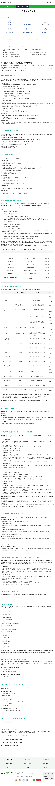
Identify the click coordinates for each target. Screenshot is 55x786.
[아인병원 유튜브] (39, 780)
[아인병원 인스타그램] (37, 780)
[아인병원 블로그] (34, 780)
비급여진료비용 (45, 763)
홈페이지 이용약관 (28, 759)
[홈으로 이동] (1, 6)
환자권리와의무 (9, 759)
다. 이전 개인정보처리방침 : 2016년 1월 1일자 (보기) (11, 742)
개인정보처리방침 (46, 759)
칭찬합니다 (27, 767)
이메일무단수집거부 (27, 763)
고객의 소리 (9, 767)
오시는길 (45, 767)
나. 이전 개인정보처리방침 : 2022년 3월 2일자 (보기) (11, 739)
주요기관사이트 (47, 773)
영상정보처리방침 (9, 763)
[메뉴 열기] (53, 2)
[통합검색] (51, 2)
